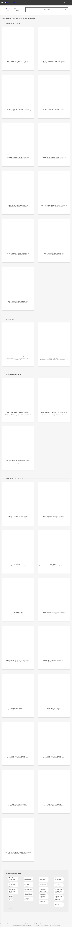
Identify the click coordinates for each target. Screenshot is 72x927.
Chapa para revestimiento (58, 885)
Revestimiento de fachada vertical (43, 896)
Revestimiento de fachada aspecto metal (43, 889)
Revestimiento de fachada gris (28, 894)
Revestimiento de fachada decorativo (27, 884)
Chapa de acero (28, 889)
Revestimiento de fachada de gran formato (58, 898)
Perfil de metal (43, 884)
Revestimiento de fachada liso (28, 878)
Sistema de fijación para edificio (58, 879)
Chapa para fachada (27, 899)
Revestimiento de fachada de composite (58, 891)
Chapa (11, 896)
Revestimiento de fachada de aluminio (43, 879)
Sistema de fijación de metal (43, 902)
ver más (10, 908)
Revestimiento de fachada (12, 878)
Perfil (10, 899)
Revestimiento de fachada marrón (58, 904)
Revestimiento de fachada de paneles (12, 884)
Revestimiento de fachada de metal (12, 891)
